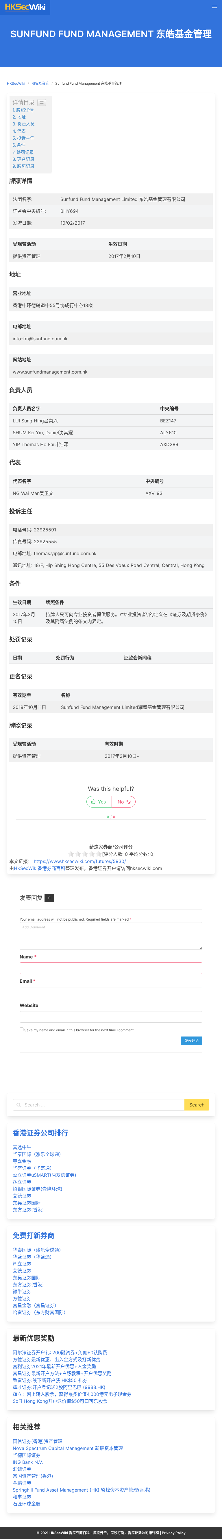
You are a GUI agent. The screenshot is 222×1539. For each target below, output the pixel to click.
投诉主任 (25, 138)
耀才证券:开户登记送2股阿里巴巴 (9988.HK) (59, 1387)
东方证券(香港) (28, 1210)
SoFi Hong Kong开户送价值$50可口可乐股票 (60, 1401)
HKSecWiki (16, 83)
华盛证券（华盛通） (33, 1168)
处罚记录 (25, 152)
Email (28, 981)
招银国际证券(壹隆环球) (37, 1189)
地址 (21, 117)
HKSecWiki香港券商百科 (39, 868)
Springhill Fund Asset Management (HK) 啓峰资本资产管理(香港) (82, 1490)
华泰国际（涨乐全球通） (38, 1154)
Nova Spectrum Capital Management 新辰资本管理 (68, 1448)
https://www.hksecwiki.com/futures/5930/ (80, 861)
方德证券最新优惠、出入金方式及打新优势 (57, 1359)
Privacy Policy (174, 1533)
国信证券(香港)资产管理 (37, 1441)
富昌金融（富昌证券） (36, 1305)
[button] (214, 7)
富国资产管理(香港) (33, 1476)
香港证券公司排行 (40, 1133)
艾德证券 (22, 1196)
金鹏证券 (22, 1483)
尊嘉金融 (22, 1161)
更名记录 (25, 159)
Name (28, 957)
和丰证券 (22, 1497)
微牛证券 (22, 1291)
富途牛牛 (22, 1147)
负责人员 (26, 124)
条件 (21, 145)
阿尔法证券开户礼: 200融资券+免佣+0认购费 (60, 1352)
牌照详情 (25, 110)
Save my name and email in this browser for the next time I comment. (78, 1030)
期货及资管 (40, 83)
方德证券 (22, 1298)
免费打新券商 (33, 1235)
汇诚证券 (22, 1469)
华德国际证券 (26, 1455)
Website (29, 1005)
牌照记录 (25, 166)
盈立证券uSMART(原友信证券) (44, 1175)
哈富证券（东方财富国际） (40, 1312)
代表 (21, 131)
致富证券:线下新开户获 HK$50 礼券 (50, 1380)
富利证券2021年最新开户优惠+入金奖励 (54, 1366)
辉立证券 (22, 1182)
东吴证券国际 (26, 1203)
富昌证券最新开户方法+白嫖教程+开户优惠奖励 (62, 1373)
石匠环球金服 (26, 1504)
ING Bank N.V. (28, 1462)
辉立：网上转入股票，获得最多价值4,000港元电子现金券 (72, 1394)
